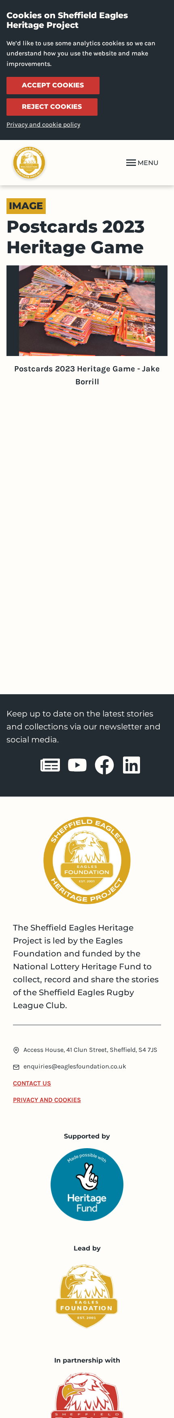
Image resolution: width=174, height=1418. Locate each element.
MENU (148, 163)
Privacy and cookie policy (43, 124)
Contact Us (32, 1083)
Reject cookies (52, 106)
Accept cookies (53, 85)
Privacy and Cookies (47, 1100)
